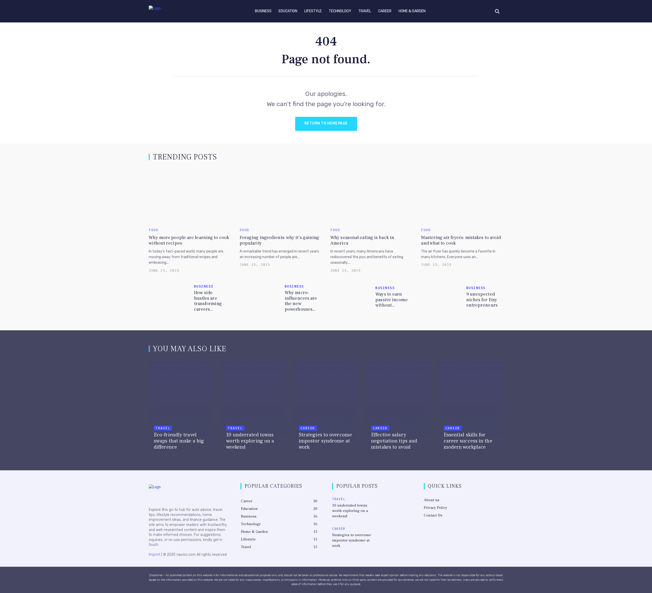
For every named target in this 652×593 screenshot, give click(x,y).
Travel (163, 428)
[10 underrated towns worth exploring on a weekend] (253, 409)
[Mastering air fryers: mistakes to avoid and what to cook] (462, 195)
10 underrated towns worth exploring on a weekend (350, 511)
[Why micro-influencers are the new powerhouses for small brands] (260, 298)
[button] (497, 11)
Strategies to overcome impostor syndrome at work (351, 540)
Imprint (154, 554)
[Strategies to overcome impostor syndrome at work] (326, 409)
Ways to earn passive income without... (391, 299)
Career (308, 428)
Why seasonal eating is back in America (362, 240)
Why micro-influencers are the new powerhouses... (301, 301)
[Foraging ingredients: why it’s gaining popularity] (281, 195)
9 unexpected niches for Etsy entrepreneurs (482, 299)
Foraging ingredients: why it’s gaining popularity (279, 240)
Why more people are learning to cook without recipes (189, 240)
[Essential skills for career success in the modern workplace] (471, 409)
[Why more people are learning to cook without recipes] (190, 195)
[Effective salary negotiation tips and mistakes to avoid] (398, 409)
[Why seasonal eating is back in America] (371, 195)
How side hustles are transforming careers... (208, 301)
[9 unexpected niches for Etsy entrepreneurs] (441, 298)
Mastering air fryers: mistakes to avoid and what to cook (461, 240)
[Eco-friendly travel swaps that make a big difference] (181, 409)
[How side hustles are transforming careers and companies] (169, 298)
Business (203, 286)
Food (153, 230)
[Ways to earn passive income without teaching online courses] (350, 298)
